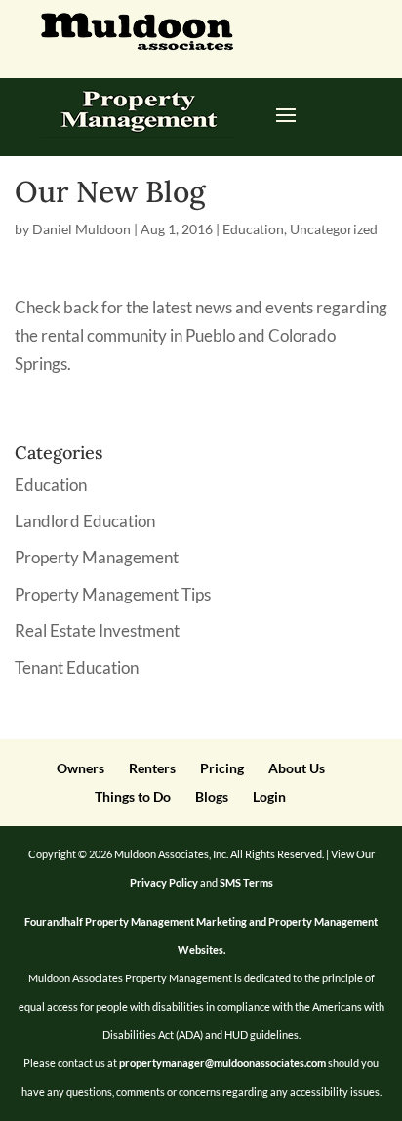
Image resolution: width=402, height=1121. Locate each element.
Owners (80, 768)
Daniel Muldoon (81, 229)
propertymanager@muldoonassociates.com (222, 1063)
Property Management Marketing (166, 921)
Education (253, 229)
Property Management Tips (113, 594)
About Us (296, 768)
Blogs (211, 796)
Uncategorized (334, 229)
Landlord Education (85, 521)
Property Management (97, 557)
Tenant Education (77, 667)
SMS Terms (246, 882)
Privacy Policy (164, 882)
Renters (152, 768)
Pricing (222, 768)
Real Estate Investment (97, 630)
